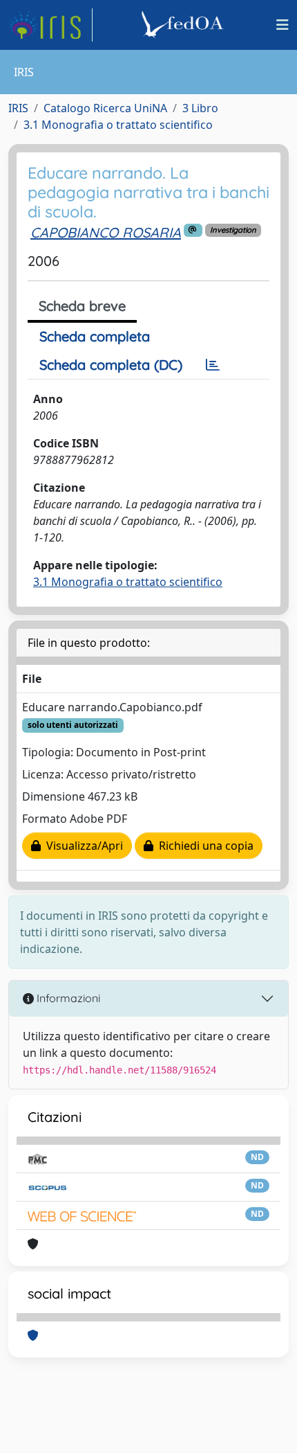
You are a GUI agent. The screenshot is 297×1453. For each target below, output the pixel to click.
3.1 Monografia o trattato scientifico (118, 124)
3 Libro (200, 108)
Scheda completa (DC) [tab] (110, 364)
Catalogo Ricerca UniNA (105, 108)
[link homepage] (50, 25)
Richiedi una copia (203, 845)
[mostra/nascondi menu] (282, 25)
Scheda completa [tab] (94, 336)
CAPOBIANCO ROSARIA (105, 232)
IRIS (18, 108)
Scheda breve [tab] (82, 305)
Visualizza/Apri (82, 845)
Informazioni (67, 998)
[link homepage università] (184, 25)
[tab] (212, 365)
